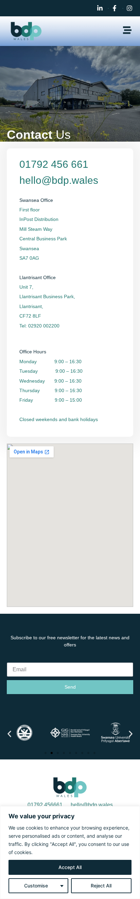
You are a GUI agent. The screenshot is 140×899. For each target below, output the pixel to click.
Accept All (70, 867)
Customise (36, 885)
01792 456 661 (53, 164)
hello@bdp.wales (58, 180)
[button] (9, 733)
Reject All (101, 885)
